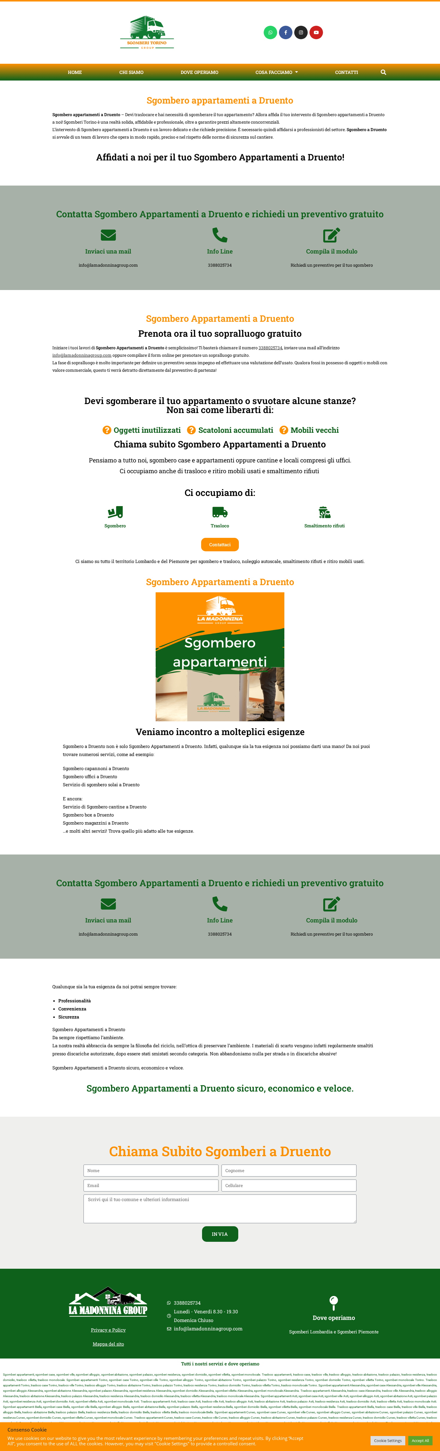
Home (75, 72)
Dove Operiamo (199, 72)
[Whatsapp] (270, 32)
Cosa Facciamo (274, 72)
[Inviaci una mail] (108, 234)
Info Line (220, 251)
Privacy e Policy (108, 1330)
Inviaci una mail (108, 251)
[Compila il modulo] (331, 234)
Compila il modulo (331, 251)
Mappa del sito (108, 1344)
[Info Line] (220, 234)
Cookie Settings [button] (388, 1440)
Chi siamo (131, 72)
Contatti (346, 72)
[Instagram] (301, 32)
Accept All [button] (420, 1440)
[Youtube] (316, 32)
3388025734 (270, 347)
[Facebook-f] (285, 32)
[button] (383, 72)
